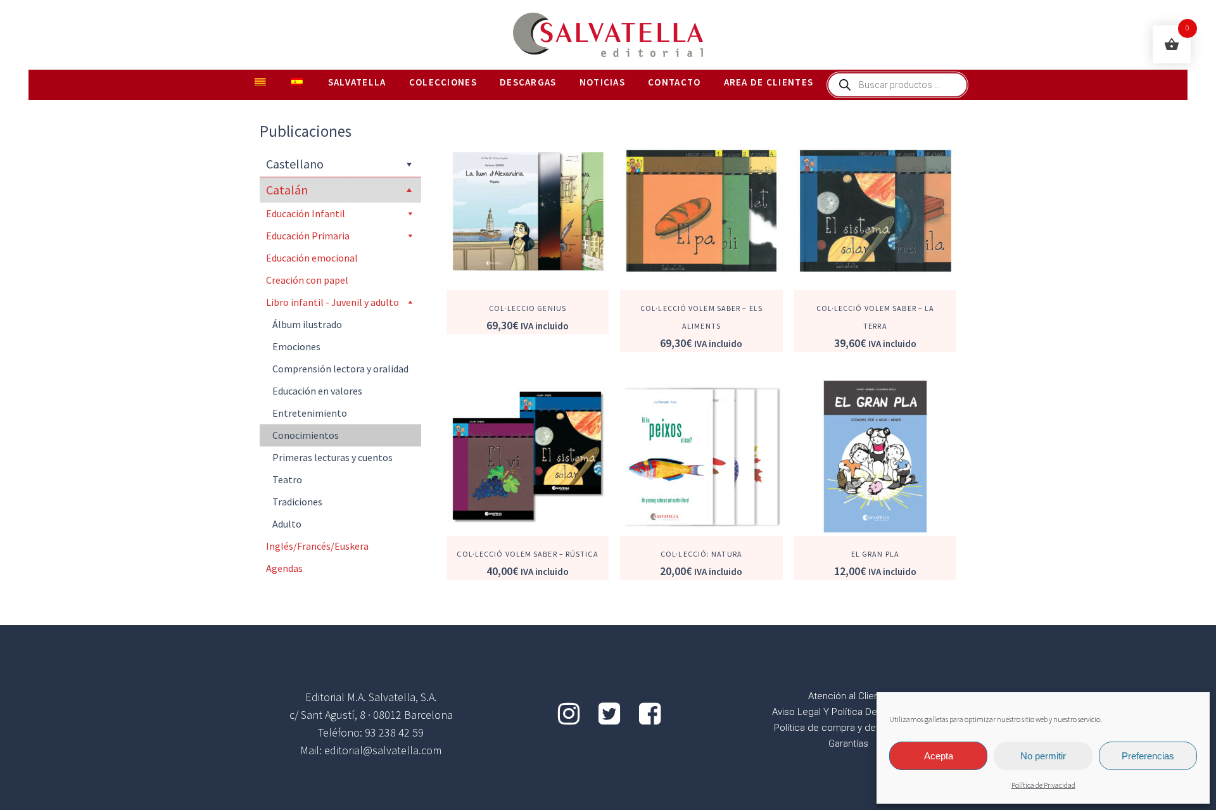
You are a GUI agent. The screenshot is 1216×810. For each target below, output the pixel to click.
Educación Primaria (308, 235)
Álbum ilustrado (307, 324)
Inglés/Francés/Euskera (317, 546)
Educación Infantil (305, 213)
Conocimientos (305, 435)
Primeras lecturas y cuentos (332, 457)
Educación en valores (317, 390)
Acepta (938, 755)
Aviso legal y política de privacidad (848, 712)
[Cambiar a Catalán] (261, 82)
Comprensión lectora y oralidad (340, 368)
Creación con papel (307, 280)
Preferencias (1148, 755)
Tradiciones (297, 501)
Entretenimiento (309, 413)
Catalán (287, 190)
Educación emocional (312, 257)
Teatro (287, 479)
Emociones (296, 346)
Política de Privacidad (1043, 785)
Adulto (286, 523)
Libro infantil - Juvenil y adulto (332, 302)
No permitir (1043, 755)
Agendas (284, 568)
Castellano (295, 164)
